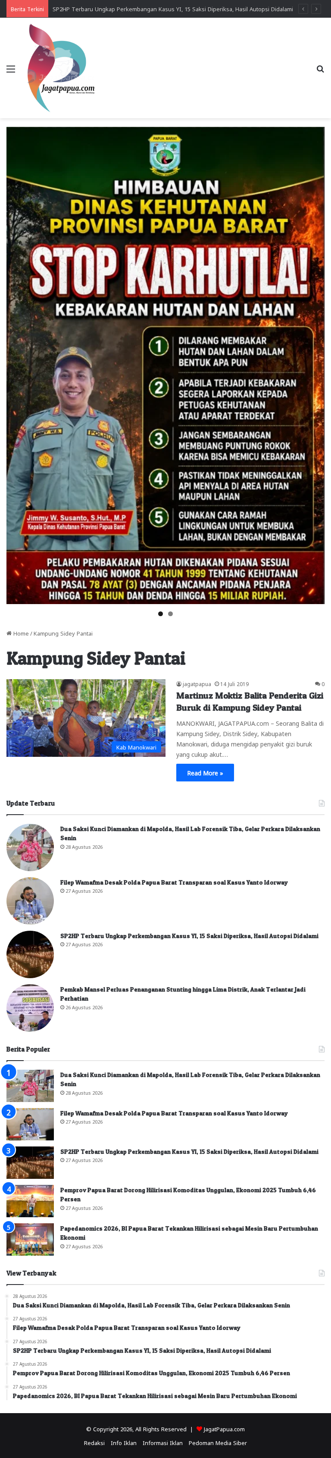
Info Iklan (124, 1442)
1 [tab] (160, 613)
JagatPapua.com (224, 1428)
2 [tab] (170, 613)
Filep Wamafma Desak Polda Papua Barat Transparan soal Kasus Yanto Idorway (174, 882)
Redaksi (94, 1442)
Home (20, 633)
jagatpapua (197, 683)
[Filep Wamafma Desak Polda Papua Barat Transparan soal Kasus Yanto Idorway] (30, 901)
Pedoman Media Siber (218, 1442)
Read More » (205, 772)
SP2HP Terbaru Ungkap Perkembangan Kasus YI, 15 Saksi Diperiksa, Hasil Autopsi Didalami (173, 8)
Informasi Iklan (163, 1442)
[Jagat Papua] (61, 68)
